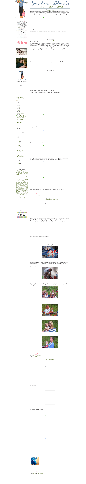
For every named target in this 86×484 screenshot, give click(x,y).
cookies (16, 178)
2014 (17, 136)
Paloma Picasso (20, 193)
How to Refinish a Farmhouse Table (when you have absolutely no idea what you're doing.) (22, 127)
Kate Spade (27, 186)
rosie (16, 196)
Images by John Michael (25, 185)
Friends (36, 356)
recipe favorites (23, 195)
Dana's (39, 31)
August (19, 146)
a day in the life (24, 170)
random (16, 195)
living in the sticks (20, 188)
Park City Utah (18, 110)
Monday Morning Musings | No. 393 (21, 98)
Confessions (26, 177)
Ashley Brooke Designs (20, 97)
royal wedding (18, 196)
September (19, 145)
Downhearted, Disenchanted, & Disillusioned (50, 199)
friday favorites (26, 181)
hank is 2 (17, 184)
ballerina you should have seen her (20, 172)
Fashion (17, 180)
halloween (25, 183)
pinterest (27, 193)
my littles (23, 190)
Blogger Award (26, 173)
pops (18, 194)
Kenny (19, 187)
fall (25, 179)
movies (20, 190)
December (19, 141)
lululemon (23, 188)
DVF (16, 179)
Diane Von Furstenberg (23, 178)
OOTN (23, 192)
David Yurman (19, 178)
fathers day (19, 180)
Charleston (24, 176)
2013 (17, 137)
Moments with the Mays (20, 119)
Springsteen (18, 199)
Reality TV (19, 195)
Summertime (26, 199)
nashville (23, 191)
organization (26, 192)
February (19, 163)
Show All (27, 129)
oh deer (19, 192)
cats (21, 176)
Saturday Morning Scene (50, 359)
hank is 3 (19, 184)
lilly (26, 187)
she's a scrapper (23, 197)
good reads (18, 183)
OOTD (21, 192)
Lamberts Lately (19, 125)
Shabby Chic (20, 197)
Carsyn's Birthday (19, 175)
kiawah (21, 187)
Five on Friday (20, 181)
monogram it (26, 189)
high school (27, 184)
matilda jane (19, 189)
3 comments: (42, 195)
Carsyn (33, 356)
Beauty (17, 173)
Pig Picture (24, 193)
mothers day (17, 190)
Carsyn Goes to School (22, 174)
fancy (17, 100)
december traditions (19, 120)
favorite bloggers (23, 180)
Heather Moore (24, 184)
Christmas (17, 177)
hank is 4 (21, 184)
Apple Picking (26, 171)
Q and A (27, 194)
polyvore (17, 194)
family (27, 179)
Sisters (19, 198)
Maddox (17, 189)
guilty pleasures (21, 183)
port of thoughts (19, 112)
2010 (17, 166)
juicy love (23, 186)
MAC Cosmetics (26, 188)
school (18, 197)
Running (21, 196)
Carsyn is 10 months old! (50, 71)
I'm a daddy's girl (21, 185)
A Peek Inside (22, 171)
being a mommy (20, 173)
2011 (17, 140)
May (18, 159)
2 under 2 (17, 170)
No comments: (42, 355)
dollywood (27, 178)
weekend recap (18, 205)
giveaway (25, 182)
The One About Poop (50, 40)
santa (23, 196)
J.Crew (19, 186)
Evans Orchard (22, 179)
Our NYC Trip (18, 107)
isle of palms (17, 186)
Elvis (19, 179)
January (19, 164)
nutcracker (17, 192)
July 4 (25, 186)
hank (27, 183)
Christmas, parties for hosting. (20, 113)
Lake (24, 187)
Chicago (27, 176)
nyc (18, 192)
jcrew (21, 186)
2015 (18, 170)
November (19, 142)
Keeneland (17, 187)
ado (24, 171)
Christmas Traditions (21, 177)
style (24, 199)
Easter (18, 179)
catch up (19, 176)
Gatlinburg (19, 182)
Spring (25, 198)
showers (17, 198)
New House (26, 191)
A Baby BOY (20, 170)
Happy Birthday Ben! (50, 245)
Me (21, 189)
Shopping (27, 197)
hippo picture (17, 185)
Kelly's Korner (19, 109)
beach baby (26, 172)
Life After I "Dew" (19, 122)
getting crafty (22, 182)
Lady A (23, 187)
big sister (24, 173)
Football (23, 181)
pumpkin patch (24, 194)
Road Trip (26, 195)
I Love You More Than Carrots (21, 115)
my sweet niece (20, 191)
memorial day (23, 189)
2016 (17, 133)
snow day (23, 198)
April (18, 160)
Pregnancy (20, 194)
